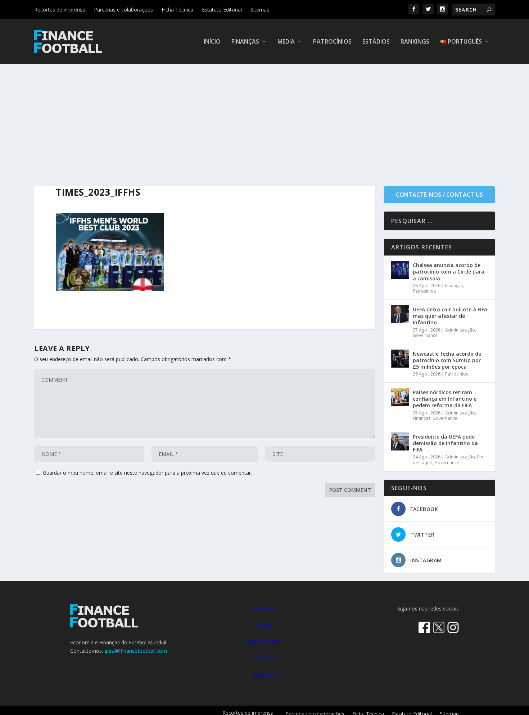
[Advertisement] (264, 117)
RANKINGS (264, 675)
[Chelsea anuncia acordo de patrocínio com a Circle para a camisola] (400, 270)
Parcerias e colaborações (123, 9)
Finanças (245, 42)
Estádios (376, 42)
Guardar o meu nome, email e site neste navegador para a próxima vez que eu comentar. (147, 472)
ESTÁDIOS (264, 658)
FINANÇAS (264, 608)
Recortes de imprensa (59, 9)
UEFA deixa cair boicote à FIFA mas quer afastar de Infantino (450, 316)
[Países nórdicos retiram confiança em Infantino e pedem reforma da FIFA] (400, 397)
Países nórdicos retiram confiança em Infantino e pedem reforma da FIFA (444, 399)
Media (286, 42)
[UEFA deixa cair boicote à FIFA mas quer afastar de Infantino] (400, 314)
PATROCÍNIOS (264, 641)
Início (212, 42)
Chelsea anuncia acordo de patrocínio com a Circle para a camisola (448, 271)
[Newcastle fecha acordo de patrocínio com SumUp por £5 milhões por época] (400, 359)
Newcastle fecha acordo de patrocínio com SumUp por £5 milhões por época (447, 360)
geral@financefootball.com (135, 650)
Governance (425, 335)
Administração (460, 330)
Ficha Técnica (177, 9)
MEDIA (264, 625)
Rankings (415, 42)
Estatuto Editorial (222, 9)
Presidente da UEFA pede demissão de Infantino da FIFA (445, 443)
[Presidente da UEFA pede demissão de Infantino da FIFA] (400, 441)
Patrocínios (332, 42)
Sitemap (260, 9)
